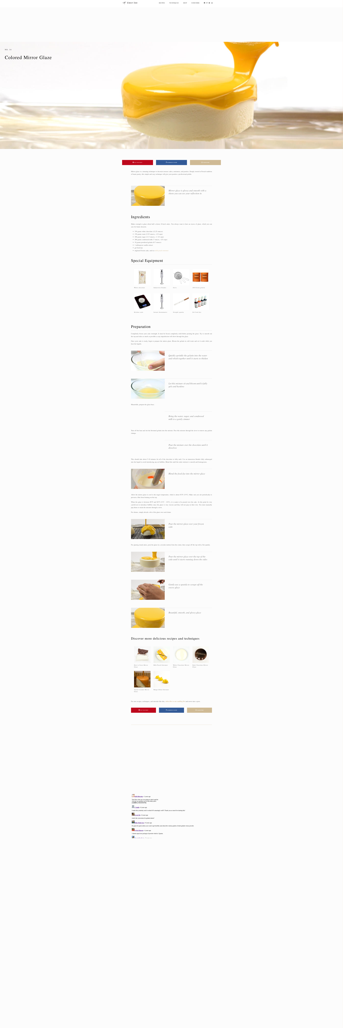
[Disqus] (171, 756)
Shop (185, 3)
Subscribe (195, 3)
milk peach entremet (161, 250)
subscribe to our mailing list (175, 701)
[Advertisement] (171, 24)
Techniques (174, 3)
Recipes (162, 3)
